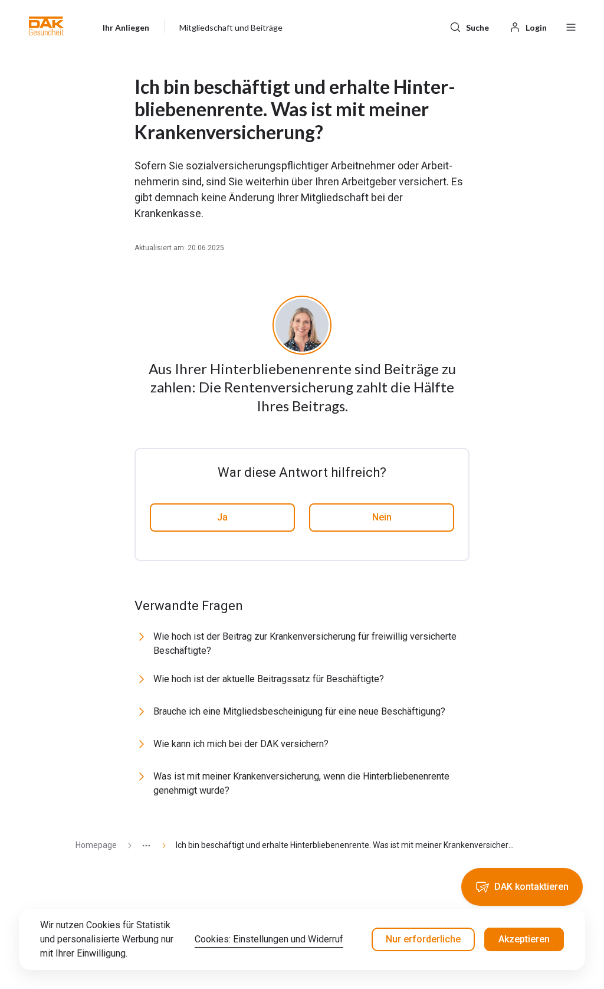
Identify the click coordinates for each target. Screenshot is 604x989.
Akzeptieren (524, 939)
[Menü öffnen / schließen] (571, 26)
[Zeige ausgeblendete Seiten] (141, 845)
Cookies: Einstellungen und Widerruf (269, 939)
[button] (46, 26)
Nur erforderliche (423, 939)
